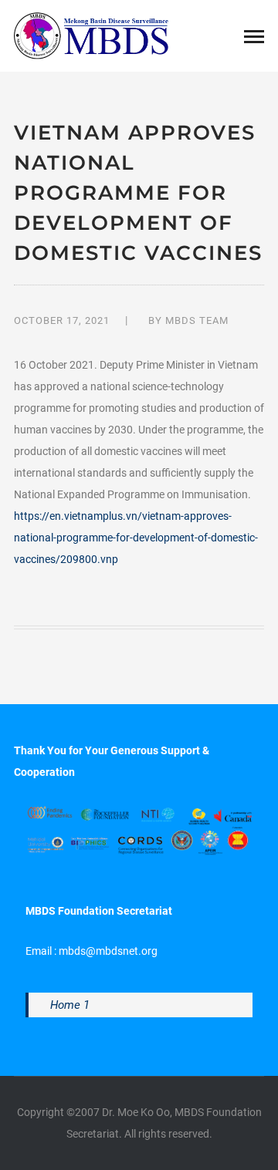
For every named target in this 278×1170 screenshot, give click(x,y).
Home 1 (70, 1005)
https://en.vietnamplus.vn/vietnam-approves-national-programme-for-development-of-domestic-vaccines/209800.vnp (136, 537)
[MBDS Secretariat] (91, 35)
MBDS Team (197, 320)
